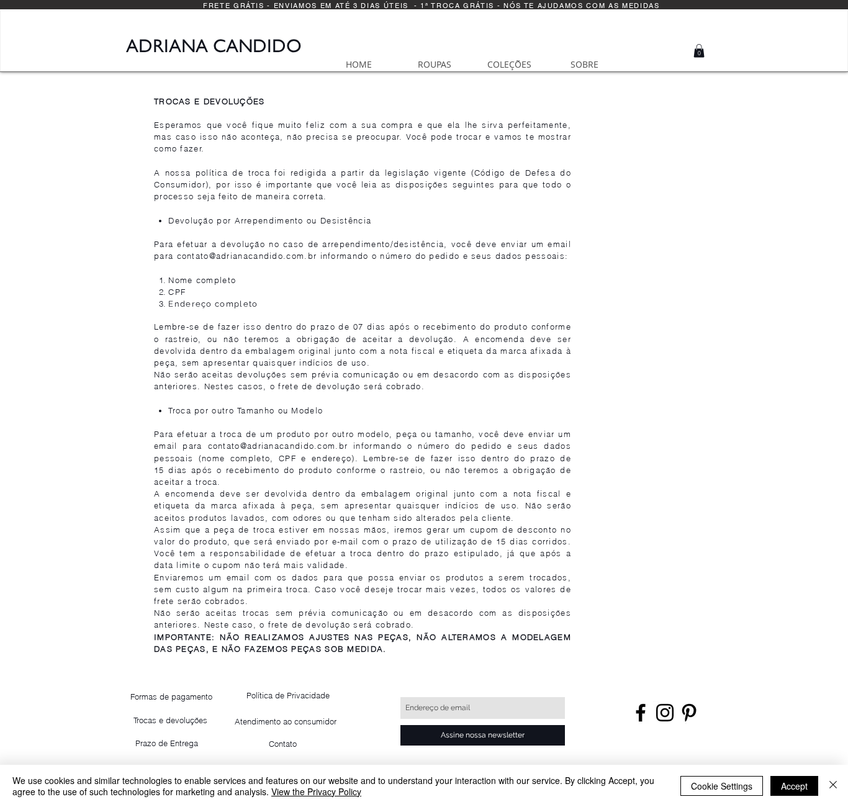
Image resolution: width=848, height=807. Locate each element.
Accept (794, 786)
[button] (699, 51)
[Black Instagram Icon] (665, 712)
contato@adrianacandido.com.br (247, 256)
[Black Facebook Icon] (640, 712)
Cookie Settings (721, 786)
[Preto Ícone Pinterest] (689, 712)
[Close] (833, 786)
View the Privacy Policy (316, 791)
